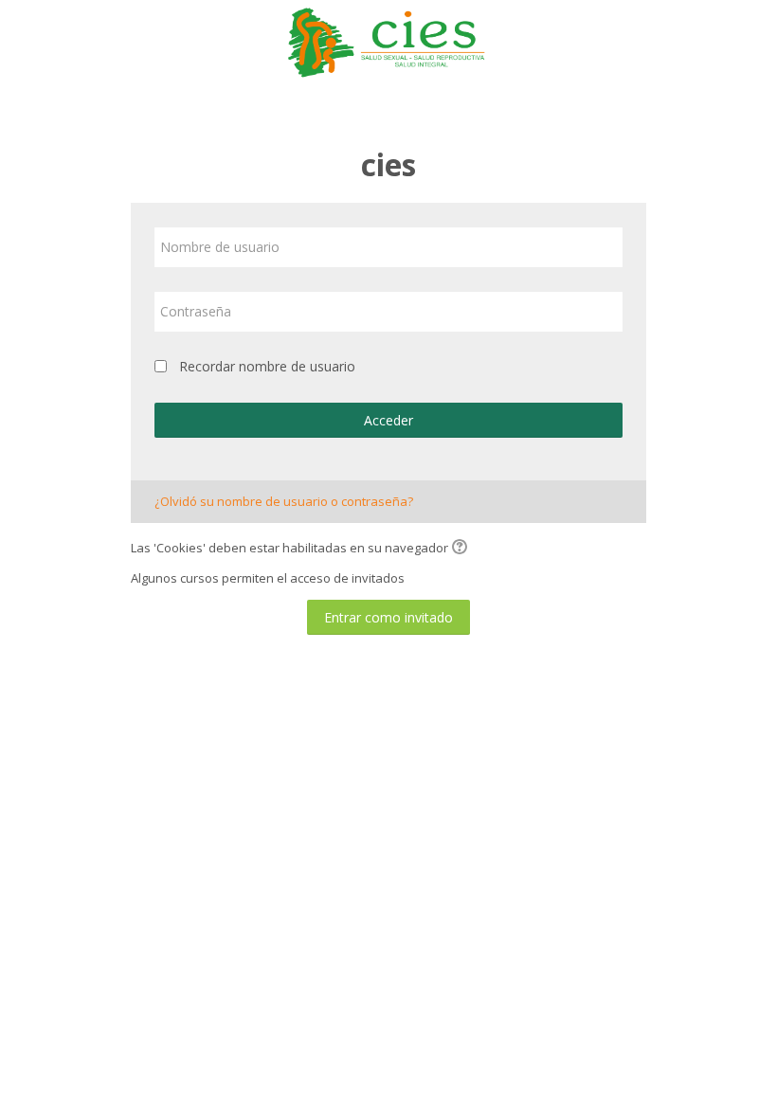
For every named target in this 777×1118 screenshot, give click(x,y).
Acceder (388, 420)
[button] (462, 548)
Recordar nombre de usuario (267, 366)
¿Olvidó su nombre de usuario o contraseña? (283, 501)
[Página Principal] (388, 40)
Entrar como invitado (388, 617)
